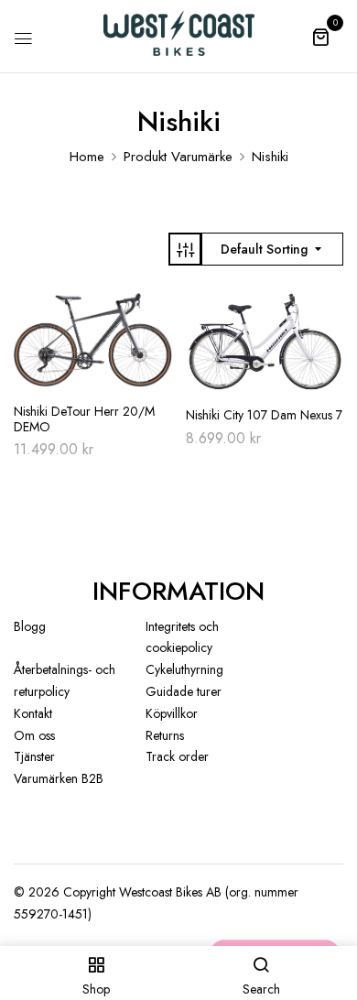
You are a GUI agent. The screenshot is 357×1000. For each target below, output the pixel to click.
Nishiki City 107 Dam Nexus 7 (264, 415)
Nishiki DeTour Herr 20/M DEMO (84, 419)
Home (87, 157)
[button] (320, 36)
